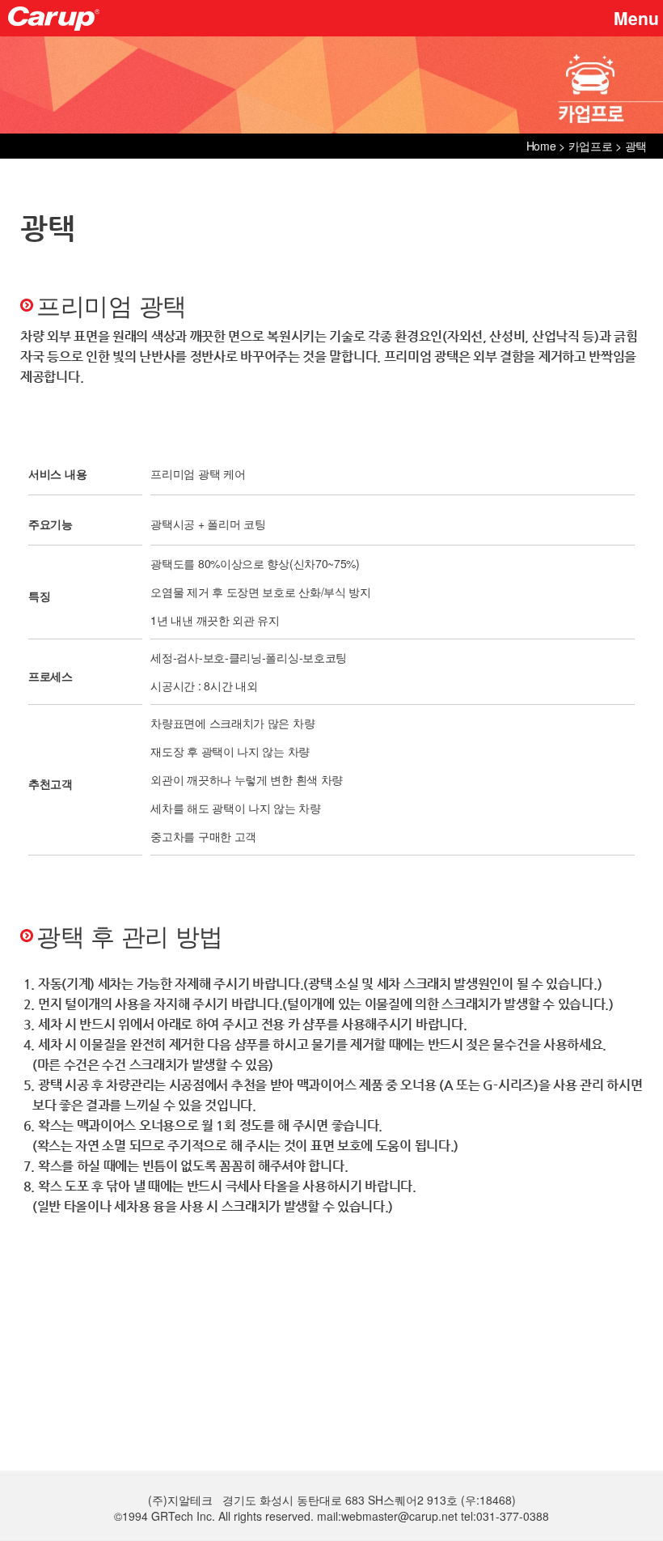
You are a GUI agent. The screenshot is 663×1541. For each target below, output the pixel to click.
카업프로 (590, 146)
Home (541, 146)
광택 (636, 146)
